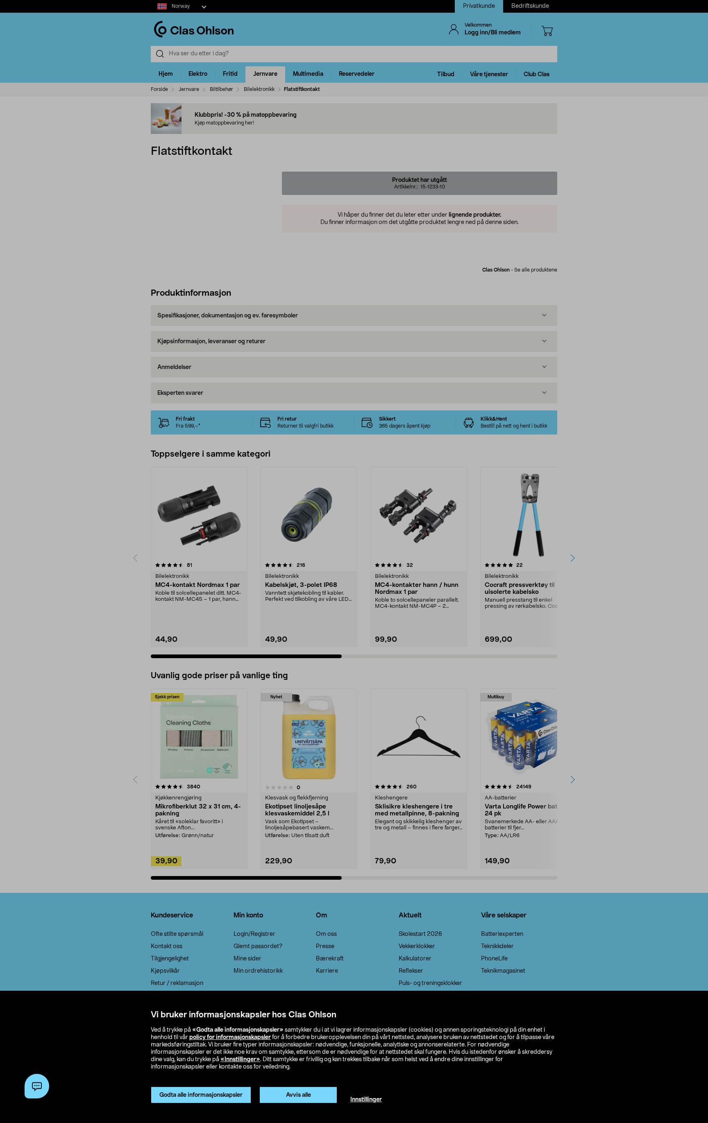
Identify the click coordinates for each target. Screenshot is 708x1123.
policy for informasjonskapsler (230, 1037)
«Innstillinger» (240, 1059)
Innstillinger (366, 1100)
